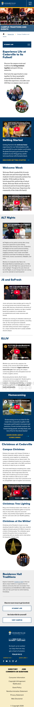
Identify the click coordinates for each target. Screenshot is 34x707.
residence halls (18, 582)
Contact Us (7, 657)
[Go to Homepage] (8, 4)
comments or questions (17, 671)
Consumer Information (17, 677)
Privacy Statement (17, 695)
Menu (30, 4)
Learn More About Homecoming (15, 436)
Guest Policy (16, 687)
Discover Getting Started (14, 160)
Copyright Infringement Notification (17, 682)
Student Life (11, 34)
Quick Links (22, 657)
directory (13, 669)
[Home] (3, 34)
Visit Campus (17, 620)
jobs (24, 669)
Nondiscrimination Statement (16, 691)
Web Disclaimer (17, 698)
